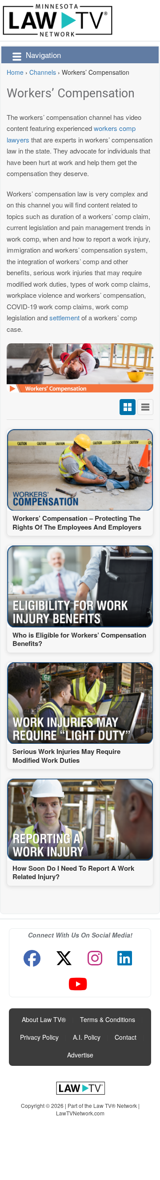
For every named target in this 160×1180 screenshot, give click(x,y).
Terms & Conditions (107, 1019)
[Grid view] (128, 407)
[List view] (145, 407)
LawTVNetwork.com (80, 1113)
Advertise (80, 1054)
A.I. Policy (86, 1037)
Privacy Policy (39, 1037)
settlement (64, 317)
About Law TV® (44, 1019)
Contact (125, 1037)
